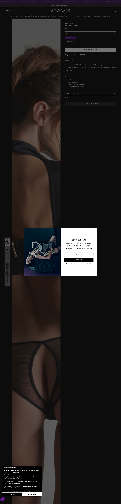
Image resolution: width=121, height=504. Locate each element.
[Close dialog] (95, 230)
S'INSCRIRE (79, 260)
